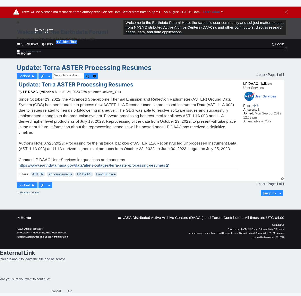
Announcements (60, 174)
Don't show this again (30, 51)
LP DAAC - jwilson (257, 83)
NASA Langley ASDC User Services (49, 232)
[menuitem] (180, 218)
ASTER (37, 174)
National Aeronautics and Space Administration (42, 236)
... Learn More (210, 12)
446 (256, 106)
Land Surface (106, 174)
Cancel (56, 291)
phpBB (243, 229)
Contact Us (278, 224)
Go (70, 291)
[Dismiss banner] (286, 12)
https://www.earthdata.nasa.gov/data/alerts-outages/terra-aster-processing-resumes (92, 165)
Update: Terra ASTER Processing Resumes (84, 68)
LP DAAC (84, 174)
